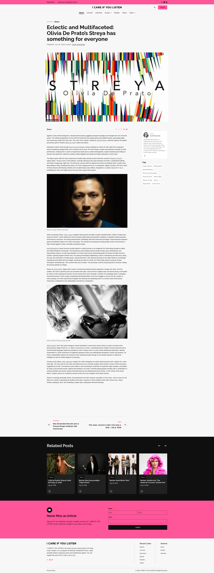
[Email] (126, 129)
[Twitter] (118, 129)
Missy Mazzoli (67, 362)
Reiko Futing (157, 176)
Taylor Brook (58, 269)
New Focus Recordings (77, 147)
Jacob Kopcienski (78, 44)
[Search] (155, 7)
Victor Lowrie (68, 235)
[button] (162, 7)
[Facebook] (116, 129)
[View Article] (61, 473)
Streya (156, 180)
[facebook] (162, 2)
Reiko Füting (51, 345)
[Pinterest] (121, 129)
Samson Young (116, 158)
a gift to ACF (71, 555)
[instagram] (164, 2)
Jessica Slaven (102, 140)
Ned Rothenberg (52, 248)
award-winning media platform (77, 548)
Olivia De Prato (70, 143)
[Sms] (124, 129)
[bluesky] (166, 2)
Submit (137, 527)
